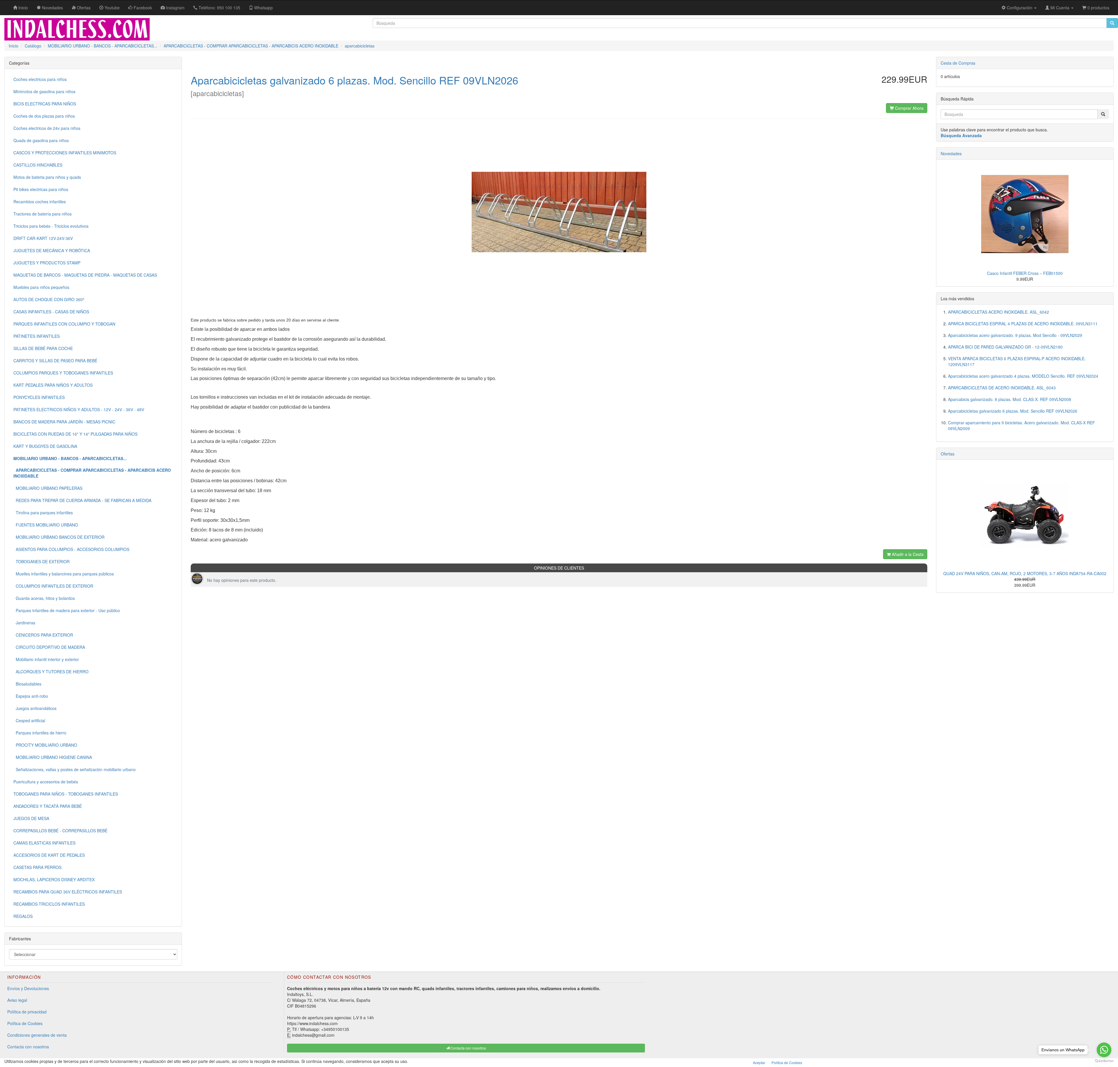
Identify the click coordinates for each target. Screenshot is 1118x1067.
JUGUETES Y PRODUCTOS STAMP (46, 263)
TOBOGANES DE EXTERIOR (41, 561)
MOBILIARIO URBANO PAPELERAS (47, 488)
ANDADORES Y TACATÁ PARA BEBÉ (47, 806)
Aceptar (759, 1062)
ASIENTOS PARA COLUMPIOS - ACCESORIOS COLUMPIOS (71, 549)
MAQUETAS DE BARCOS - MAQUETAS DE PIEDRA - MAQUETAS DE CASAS (85, 275)
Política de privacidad (27, 1012)
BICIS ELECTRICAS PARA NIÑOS (44, 104)
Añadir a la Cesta (907, 554)
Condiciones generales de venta (37, 1035)
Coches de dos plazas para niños (44, 116)
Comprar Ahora (909, 108)
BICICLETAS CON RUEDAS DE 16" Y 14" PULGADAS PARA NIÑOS (75, 434)
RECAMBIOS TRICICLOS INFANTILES (49, 904)
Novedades (951, 153)
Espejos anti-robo (30, 696)
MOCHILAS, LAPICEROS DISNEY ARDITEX (54, 879)
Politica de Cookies (787, 1062)
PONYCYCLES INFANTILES (39, 397)
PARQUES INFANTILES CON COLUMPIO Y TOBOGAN (64, 324)
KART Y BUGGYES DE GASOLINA (45, 446)
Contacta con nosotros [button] (468, 1047)
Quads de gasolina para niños (41, 140)
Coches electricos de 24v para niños (46, 128)
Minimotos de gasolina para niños (44, 91)
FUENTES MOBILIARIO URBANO (45, 525)
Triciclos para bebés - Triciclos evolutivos (51, 226)
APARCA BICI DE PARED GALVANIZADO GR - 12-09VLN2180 (1005, 347)
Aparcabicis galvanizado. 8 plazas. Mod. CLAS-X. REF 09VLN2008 (1009, 399)
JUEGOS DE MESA (31, 818)
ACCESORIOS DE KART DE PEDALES (49, 855)
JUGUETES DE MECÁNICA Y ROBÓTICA (51, 250)
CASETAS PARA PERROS (37, 867)
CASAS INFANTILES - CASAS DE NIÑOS (51, 312)
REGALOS (23, 916)
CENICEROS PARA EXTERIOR (43, 635)
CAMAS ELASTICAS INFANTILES (44, 843)
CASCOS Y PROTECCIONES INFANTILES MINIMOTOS (64, 153)
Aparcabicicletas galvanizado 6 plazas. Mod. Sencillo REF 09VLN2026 (1012, 411)
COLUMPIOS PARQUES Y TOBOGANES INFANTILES (63, 373)
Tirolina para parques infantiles (43, 512)
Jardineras (24, 623)
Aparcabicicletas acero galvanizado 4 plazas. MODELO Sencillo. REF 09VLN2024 (1023, 376)
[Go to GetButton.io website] (1104, 1061)
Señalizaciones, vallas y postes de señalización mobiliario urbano (74, 769)
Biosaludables (27, 684)
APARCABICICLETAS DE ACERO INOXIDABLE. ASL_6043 (1002, 388)
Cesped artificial (29, 720)
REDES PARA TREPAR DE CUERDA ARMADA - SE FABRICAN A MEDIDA (82, 500)
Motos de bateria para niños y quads (47, 177)
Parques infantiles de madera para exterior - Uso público (66, 610)
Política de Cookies (25, 1023)
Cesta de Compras (958, 63)
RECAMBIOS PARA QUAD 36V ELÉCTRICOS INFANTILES (67, 892)
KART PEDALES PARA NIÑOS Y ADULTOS (53, 385)
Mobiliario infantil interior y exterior (46, 659)
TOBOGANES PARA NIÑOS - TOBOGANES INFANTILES (65, 794)
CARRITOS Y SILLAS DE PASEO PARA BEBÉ (55, 360)
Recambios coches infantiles (39, 201)
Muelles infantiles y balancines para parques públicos (63, 574)
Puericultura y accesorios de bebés (45, 782)
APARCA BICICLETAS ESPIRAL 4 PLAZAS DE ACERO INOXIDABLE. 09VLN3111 (1023, 323)
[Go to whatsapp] (1104, 1050)
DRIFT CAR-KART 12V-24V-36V (43, 238)
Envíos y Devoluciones (28, 988)
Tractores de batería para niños (42, 214)
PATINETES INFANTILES (36, 336)
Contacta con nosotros (28, 1047)
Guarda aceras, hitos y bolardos (44, 598)
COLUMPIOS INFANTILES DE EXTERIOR (53, 586)
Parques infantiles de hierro (39, 733)
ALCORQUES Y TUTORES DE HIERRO (51, 671)
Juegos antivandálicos (34, 708)
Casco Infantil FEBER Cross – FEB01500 (1025, 273)
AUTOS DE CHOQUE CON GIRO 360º (48, 299)
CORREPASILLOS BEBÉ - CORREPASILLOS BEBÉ (60, 830)
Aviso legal (17, 1000)
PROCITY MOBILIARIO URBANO (45, 745)
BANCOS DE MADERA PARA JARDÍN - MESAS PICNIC (64, 422)
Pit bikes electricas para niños (40, 189)
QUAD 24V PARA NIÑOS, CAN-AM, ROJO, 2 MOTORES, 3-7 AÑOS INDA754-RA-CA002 (1024, 573)
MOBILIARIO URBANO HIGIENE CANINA (52, 757)
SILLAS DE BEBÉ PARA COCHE (43, 348)
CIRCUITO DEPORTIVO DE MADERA (49, 647)
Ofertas (947, 454)
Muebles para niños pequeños (41, 287)
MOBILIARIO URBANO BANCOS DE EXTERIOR (59, 537)
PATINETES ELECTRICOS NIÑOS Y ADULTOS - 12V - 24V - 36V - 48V (78, 409)
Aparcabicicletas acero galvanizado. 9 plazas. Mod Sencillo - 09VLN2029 (1015, 335)
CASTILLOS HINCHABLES (37, 165)
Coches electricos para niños (40, 79)
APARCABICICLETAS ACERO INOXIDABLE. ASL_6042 (998, 312)
